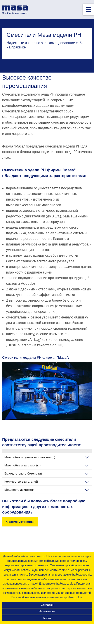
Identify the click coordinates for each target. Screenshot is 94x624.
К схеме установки (20, 521)
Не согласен (47, 611)
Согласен (47, 605)
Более (47, 618)
